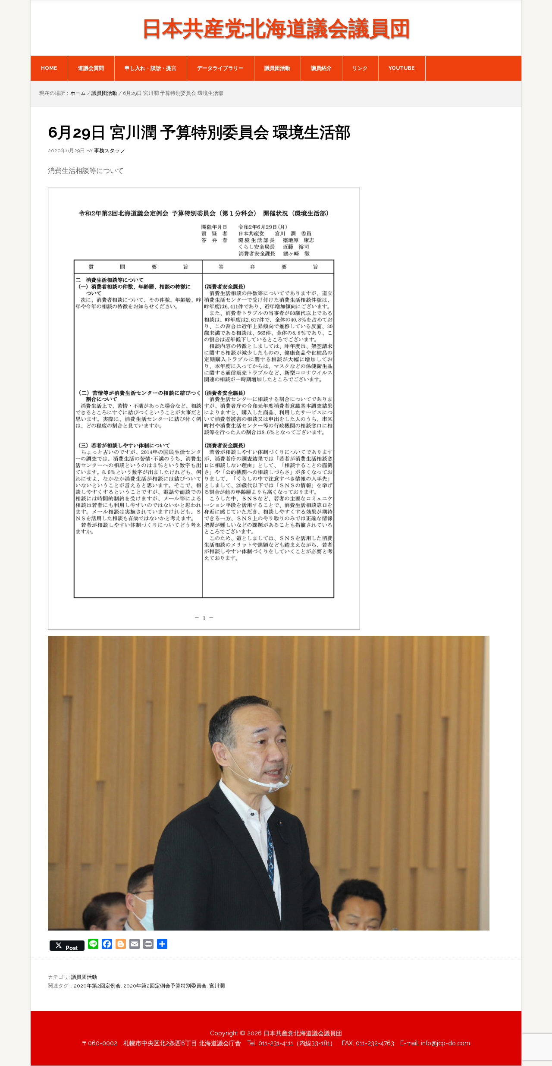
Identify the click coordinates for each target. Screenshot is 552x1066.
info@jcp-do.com (445, 1043)
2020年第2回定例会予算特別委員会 (165, 986)
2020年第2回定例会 (97, 986)
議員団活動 (84, 977)
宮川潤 (217, 986)
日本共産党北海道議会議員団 (276, 28)
